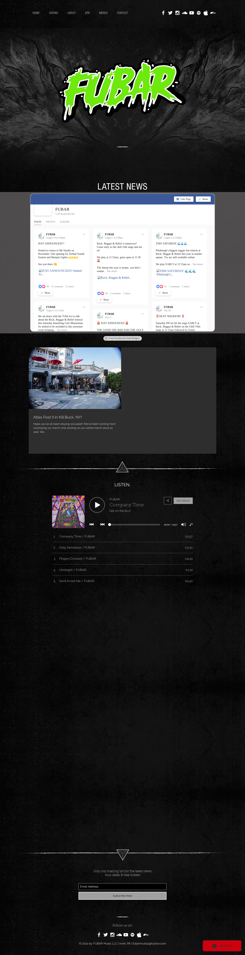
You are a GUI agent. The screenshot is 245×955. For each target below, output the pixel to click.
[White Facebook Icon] (163, 13)
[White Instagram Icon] (177, 13)
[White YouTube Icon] (191, 13)
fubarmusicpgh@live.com (149, 943)
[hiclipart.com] (139, 935)
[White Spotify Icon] (199, 13)
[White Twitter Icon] (170, 13)
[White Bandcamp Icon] (213, 13)
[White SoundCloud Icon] (184, 13)
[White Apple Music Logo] (206, 13)
